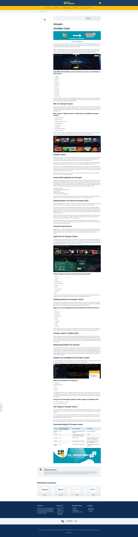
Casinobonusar (60, 513)
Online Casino (48, 7)
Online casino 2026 (60, 508)
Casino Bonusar (57, 7)
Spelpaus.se (75, 508)
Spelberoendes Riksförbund (77, 511)
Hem (37, 11)
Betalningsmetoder (67, 7)
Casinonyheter (59, 514)
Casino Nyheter (83, 7)
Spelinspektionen (76, 510)
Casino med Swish (60, 510)
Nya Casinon (75, 7)
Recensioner (41, 11)
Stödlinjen (74, 509)
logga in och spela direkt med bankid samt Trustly (90, 50)
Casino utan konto (60, 511)
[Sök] (100, 3)
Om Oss (90, 7)
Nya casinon (59, 509)
